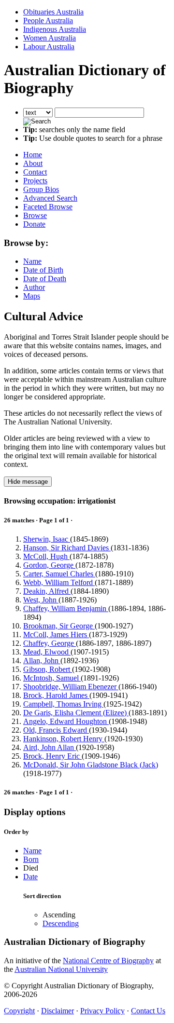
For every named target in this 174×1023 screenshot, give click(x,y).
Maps (31, 296)
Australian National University (61, 969)
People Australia (48, 20)
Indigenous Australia (54, 29)
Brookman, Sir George (59, 626)
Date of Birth (43, 270)
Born (31, 859)
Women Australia (49, 38)
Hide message (28, 481)
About (33, 163)
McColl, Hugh (46, 556)
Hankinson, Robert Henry (63, 739)
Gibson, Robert (47, 669)
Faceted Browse (47, 207)
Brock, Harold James (56, 695)
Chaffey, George (49, 643)
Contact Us (148, 1011)
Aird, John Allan (49, 747)
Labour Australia (48, 46)
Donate (34, 224)
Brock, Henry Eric (52, 756)
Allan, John (41, 660)
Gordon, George (49, 565)
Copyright (19, 1011)
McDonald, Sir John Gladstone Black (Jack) (90, 765)
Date (30, 877)
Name (32, 261)
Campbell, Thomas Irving (63, 704)
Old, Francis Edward (56, 730)
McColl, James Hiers (56, 634)
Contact (35, 172)
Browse (35, 215)
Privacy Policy (102, 1011)
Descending (61, 923)
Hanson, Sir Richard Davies (67, 548)
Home (32, 154)
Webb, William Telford (59, 582)
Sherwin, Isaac (46, 539)
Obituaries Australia (53, 12)
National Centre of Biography (108, 960)
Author (34, 287)
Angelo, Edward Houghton (66, 721)
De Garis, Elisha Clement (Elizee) (76, 713)
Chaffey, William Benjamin (65, 608)
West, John (40, 600)
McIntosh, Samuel (52, 678)
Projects (35, 181)
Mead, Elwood (47, 652)
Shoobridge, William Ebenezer (70, 686)
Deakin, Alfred (47, 591)
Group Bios (41, 189)
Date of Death (44, 278)
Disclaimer (57, 1011)
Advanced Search (50, 198)
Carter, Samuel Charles (59, 574)
